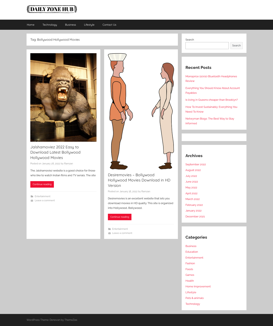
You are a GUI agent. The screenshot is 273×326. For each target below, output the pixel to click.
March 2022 (192, 199)
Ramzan (68, 163)
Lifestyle (89, 24)
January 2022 (193, 210)
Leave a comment (45, 200)
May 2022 (191, 187)
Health (189, 280)
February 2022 (194, 204)
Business (70, 24)
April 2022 (191, 193)
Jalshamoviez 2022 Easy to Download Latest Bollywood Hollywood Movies (55, 152)
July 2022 (191, 175)
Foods (189, 269)
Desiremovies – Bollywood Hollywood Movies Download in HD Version (139, 180)
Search (189, 39)
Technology (49, 24)
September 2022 (195, 164)
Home (30, 24)
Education (191, 251)
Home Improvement (198, 286)
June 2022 (191, 181)
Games (189, 274)
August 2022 (193, 170)
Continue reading (42, 184)
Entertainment (42, 196)
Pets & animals (194, 298)
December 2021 (195, 216)
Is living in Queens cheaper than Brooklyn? (211, 99)
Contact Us (109, 24)
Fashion (190, 263)
